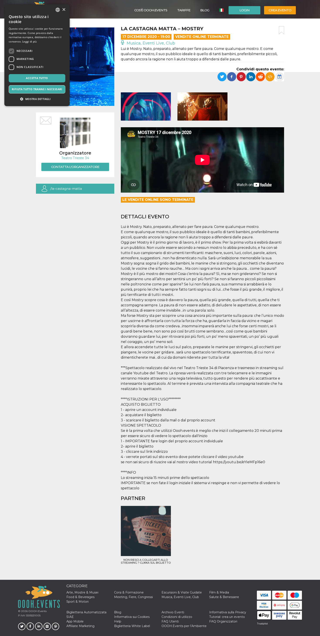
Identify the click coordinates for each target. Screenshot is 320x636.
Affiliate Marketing (80, 626)
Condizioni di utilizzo (177, 617)
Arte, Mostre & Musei (82, 592)
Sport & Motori (77, 602)
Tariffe (183, 10)
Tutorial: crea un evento (227, 617)
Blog (204, 10)
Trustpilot (262, 623)
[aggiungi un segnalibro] (281, 30)
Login (244, 10)
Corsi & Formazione (129, 592)
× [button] (63, 9)
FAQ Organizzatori (223, 621)
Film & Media (219, 592)
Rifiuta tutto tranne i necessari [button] (37, 89)
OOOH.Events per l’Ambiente (184, 626)
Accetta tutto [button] (37, 78)
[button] (37, 99)
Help (117, 621)
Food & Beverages (80, 597)
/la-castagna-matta (66, 189)
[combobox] (58, 10)
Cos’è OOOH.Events (150, 10)
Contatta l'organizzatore (75, 167)
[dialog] (37, 55)
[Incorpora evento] (270, 76)
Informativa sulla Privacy (227, 612)
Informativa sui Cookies (132, 617)
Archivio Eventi (173, 612)
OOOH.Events (37, 611)
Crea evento (280, 10)
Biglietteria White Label (132, 626)
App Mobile (75, 621)
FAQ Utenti (170, 621)
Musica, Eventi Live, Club (150, 43)
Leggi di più (29, 41)
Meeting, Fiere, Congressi (133, 597)
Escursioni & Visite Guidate (182, 592)
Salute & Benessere (224, 597)
